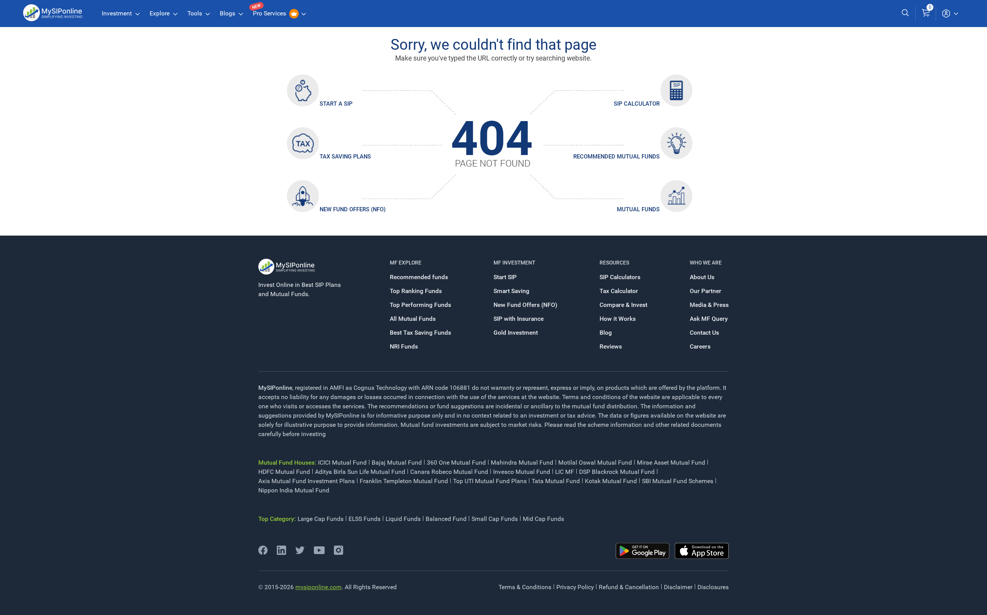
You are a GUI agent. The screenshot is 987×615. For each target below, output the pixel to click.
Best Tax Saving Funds (420, 332)
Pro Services (270, 13)
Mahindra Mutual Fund (522, 462)
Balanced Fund (446, 518)
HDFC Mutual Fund (284, 471)
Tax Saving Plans (345, 156)
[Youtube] (319, 552)
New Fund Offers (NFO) (353, 209)
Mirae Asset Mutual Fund (671, 462)
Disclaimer (678, 587)
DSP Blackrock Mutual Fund (617, 471)
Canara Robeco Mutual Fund (449, 471)
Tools (195, 13)
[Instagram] (338, 552)
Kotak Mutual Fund (611, 481)
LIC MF (564, 471)
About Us (702, 277)
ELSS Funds (365, 518)
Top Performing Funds (420, 304)
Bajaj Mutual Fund (397, 462)
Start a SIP (336, 103)
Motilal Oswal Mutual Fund (595, 462)
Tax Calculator (619, 291)
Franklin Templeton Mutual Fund (404, 481)
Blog (606, 332)
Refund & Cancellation (629, 587)
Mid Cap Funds (543, 518)
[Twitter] (300, 552)
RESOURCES (614, 262)
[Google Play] (643, 551)
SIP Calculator (637, 103)
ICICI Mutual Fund (342, 462)
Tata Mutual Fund (556, 481)
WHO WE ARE (706, 262)
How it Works (618, 318)
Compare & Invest (623, 304)
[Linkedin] (281, 552)
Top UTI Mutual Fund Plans (490, 481)
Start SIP (505, 277)
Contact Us (704, 332)
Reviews (611, 346)
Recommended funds (419, 277)
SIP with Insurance (519, 318)
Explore (160, 13)
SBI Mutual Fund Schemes (677, 481)
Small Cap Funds (495, 518)
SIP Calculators (620, 277)
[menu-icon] (950, 13)
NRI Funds (404, 346)
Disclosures (713, 587)
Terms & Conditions (525, 587)
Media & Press (709, 304)
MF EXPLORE (405, 262)
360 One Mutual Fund (456, 462)
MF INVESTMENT (514, 262)
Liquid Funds (403, 518)
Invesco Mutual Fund (521, 471)
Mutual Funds (638, 209)
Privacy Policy (575, 587)
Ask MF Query (709, 318)
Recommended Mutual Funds (616, 156)
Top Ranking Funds (416, 291)
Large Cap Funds (321, 518)
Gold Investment (516, 332)
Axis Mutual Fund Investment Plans (306, 481)
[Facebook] (263, 552)
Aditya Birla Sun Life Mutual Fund (360, 471)
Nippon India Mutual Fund (293, 490)
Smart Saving (511, 291)
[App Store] (702, 551)
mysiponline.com (318, 587)
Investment (117, 13)
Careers (700, 346)
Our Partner (705, 291)
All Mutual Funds (413, 318)
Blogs (228, 13)
